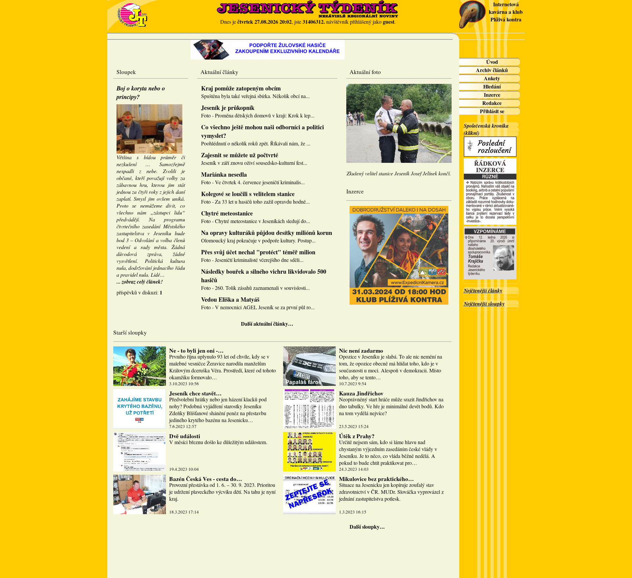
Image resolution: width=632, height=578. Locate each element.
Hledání (492, 86)
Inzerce (492, 94)
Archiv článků (492, 70)
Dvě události (184, 436)
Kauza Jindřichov (361, 393)
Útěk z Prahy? (357, 436)
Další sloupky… (367, 526)
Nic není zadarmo (361, 350)
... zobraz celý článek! (140, 281)
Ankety (492, 78)
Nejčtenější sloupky (484, 303)
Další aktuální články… (267, 323)
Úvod (492, 61)
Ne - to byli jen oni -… (196, 350)
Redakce (492, 103)
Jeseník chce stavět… (195, 393)
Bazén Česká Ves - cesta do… (205, 479)
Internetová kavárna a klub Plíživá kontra (506, 11)
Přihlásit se (492, 111)
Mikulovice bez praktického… (376, 479)
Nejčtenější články (483, 290)
